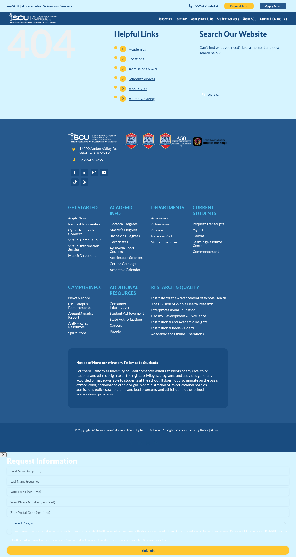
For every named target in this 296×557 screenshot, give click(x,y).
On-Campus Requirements (79, 305)
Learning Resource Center (207, 243)
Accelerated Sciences (126, 257)
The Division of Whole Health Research (182, 304)
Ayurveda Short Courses (122, 249)
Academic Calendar (125, 269)
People (115, 331)
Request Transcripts (208, 224)
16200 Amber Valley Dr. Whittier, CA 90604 (98, 150)
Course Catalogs (123, 263)
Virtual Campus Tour (84, 240)
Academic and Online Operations (177, 334)
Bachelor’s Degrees (125, 236)
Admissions (160, 224)
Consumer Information (119, 305)
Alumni (157, 230)
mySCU (199, 230)
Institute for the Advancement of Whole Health (188, 298)
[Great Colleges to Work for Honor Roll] (148, 134)
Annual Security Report (80, 315)
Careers (116, 325)
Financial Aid (161, 236)
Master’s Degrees (123, 230)
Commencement (206, 251)
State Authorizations (126, 319)
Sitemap (215, 430)
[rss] (84, 182)
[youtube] (104, 172)
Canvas (198, 236)
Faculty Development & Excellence (178, 316)
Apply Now (77, 218)
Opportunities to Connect (81, 232)
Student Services (142, 79)
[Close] (3, 454)
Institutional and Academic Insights (179, 322)
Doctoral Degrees (124, 224)
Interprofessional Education (173, 310)
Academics (137, 49)
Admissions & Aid (143, 69)
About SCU (138, 88)
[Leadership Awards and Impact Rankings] (199, 134)
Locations (136, 59)
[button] (285, 20)
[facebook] (75, 172)
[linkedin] (84, 172)
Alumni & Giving (142, 98)
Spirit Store (77, 333)
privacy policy (158, 540)
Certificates (119, 242)
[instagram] (94, 172)
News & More (79, 298)
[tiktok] (75, 182)
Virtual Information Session (83, 247)
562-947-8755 (91, 160)
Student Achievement (127, 313)
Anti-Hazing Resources (78, 325)
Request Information (84, 224)
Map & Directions (82, 255)
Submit (148, 550)
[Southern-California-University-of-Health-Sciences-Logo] (92, 134)
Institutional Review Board (172, 328)
